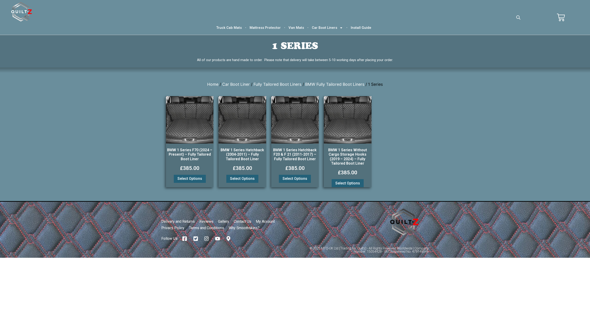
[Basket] (561, 17)
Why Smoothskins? (244, 228)
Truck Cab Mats (229, 28)
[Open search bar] (518, 17)
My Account (265, 221)
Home (212, 84)
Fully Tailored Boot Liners (277, 84)
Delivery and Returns (178, 221)
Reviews (206, 221)
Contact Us (242, 221)
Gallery (223, 221)
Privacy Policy (172, 228)
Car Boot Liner (236, 84)
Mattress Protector (265, 28)
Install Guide (361, 28)
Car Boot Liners (324, 28)
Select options (189, 178)
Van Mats (296, 28)
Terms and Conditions (206, 228)
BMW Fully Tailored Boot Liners (334, 84)
